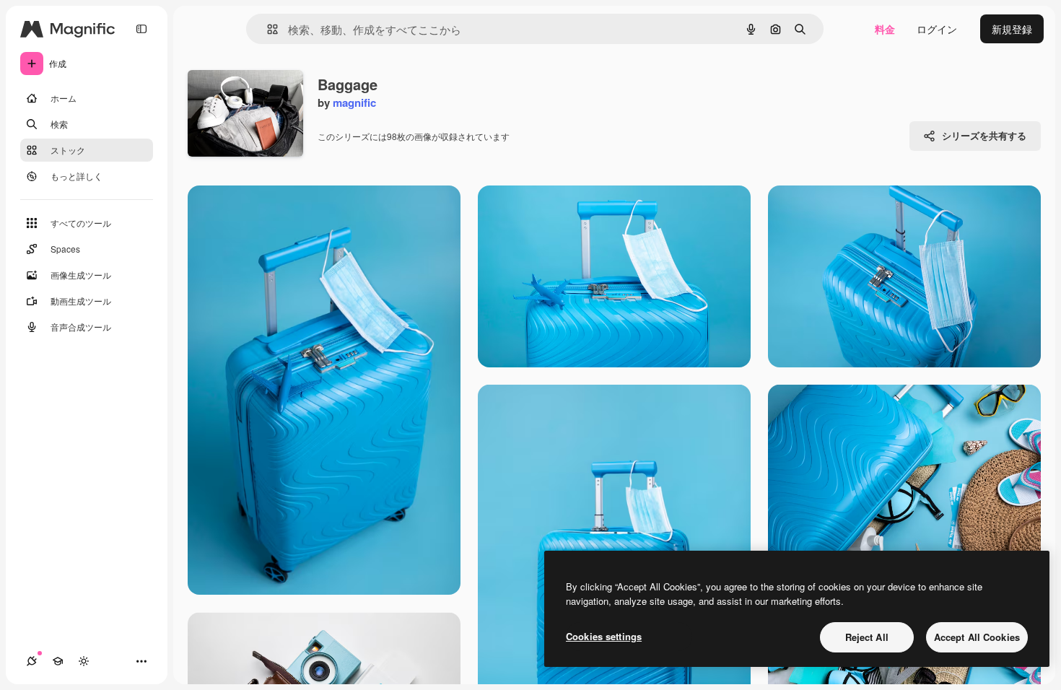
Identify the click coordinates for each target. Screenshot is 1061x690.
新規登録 (1012, 29)
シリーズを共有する (984, 135)
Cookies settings (604, 636)
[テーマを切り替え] (83, 661)
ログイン (937, 29)
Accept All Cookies (977, 637)
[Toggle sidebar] (141, 28)
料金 (885, 29)
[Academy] (57, 661)
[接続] (31, 661)
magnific (354, 102)
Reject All (866, 637)
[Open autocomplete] (267, 29)
